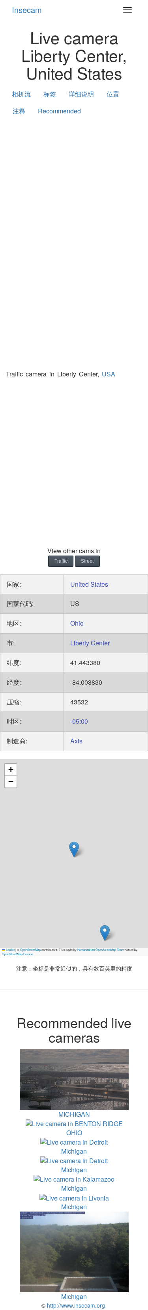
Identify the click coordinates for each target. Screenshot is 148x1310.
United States (89, 584)
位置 (113, 93)
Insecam (27, 9)
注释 (19, 110)
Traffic (60, 561)
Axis (76, 740)
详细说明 (81, 93)
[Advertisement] (74, 201)
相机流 (21, 93)
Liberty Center (90, 642)
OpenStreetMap (30, 949)
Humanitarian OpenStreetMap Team (100, 949)
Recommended (59, 110)
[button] (105, 933)
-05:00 (79, 721)
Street (87, 561)
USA (108, 373)
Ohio (77, 623)
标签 (49, 93)
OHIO (74, 1132)
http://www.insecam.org (75, 1305)
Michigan (74, 1151)
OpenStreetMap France (17, 954)
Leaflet (10, 949)
